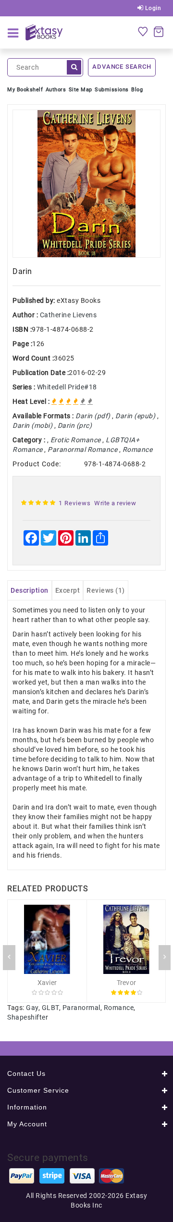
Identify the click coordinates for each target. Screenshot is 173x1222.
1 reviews (75, 503)
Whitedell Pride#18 (67, 387)
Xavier (47, 982)
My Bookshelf (25, 90)
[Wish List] (143, 31)
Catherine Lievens (68, 315)
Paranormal (81, 1007)
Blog (137, 90)
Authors (56, 90)
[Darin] (86, 184)
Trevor (126, 982)
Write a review (115, 503)
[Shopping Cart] (158, 31)
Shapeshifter (27, 1017)
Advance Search (121, 66)
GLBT (50, 1007)
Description (30, 590)
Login (152, 8)
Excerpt (67, 590)
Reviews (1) (105, 590)
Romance (119, 1007)
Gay (32, 1007)
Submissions (112, 90)
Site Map (80, 90)
